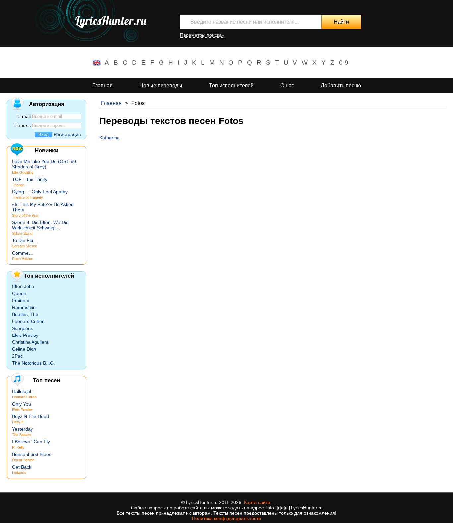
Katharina (109, 137)
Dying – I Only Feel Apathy (40, 191)
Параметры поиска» (202, 34)
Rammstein (24, 307)
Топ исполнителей (231, 85)
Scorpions (22, 328)
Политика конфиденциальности (226, 518)
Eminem (20, 300)
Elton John (23, 286)
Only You (21, 404)
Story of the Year (25, 215)
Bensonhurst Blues (31, 454)
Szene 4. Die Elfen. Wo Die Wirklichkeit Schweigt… (40, 225)
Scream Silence (24, 246)
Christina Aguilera (30, 342)
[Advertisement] (272, 190)
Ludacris (19, 473)
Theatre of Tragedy (27, 197)
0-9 (343, 62)
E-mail (24, 116)
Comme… (22, 253)
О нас (287, 85)
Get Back (21, 467)
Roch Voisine (22, 259)
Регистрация (67, 134)
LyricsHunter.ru (110, 20)
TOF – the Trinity (29, 179)
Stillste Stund (22, 233)
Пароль (22, 125)
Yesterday (22, 429)
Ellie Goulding (22, 172)
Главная (102, 85)
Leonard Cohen (28, 321)
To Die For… (25, 240)
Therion (18, 185)
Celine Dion (24, 349)
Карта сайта (257, 502)
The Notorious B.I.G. (33, 363)
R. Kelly (18, 447)
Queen (19, 293)
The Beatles (21, 435)
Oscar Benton (23, 460)
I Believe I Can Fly (31, 441)
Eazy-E (18, 422)
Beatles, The (25, 314)
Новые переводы (160, 85)
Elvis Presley (25, 335)
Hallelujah (22, 391)
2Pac (17, 356)
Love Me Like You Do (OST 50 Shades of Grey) (44, 164)
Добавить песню (341, 85)
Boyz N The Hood (30, 416)
